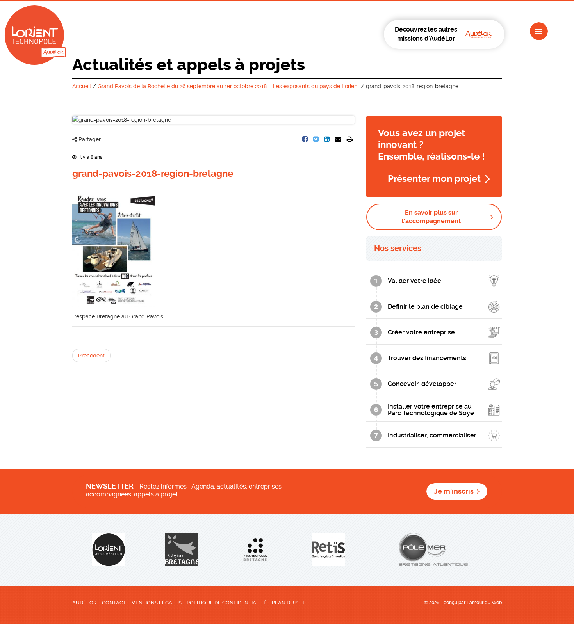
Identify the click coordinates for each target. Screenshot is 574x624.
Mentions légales (156, 603)
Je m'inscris (454, 491)
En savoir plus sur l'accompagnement (431, 217)
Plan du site (289, 603)
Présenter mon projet (434, 178)
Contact (114, 603)
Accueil (81, 86)
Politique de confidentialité (227, 603)
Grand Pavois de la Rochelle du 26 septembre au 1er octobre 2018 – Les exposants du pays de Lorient (228, 86)
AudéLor (84, 603)
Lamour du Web (484, 602)
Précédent (91, 355)
